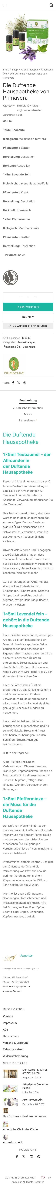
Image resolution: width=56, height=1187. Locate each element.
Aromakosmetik (32, 1099)
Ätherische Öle (12, 346)
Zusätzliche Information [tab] (28, 408)
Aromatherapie (29, 69)
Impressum (10, 1023)
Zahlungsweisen (13, 1049)
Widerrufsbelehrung (15, 1056)
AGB (5, 1029)
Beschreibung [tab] (28, 400)
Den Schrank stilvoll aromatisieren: (34, 1071)
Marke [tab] (28, 414)
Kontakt (8, 1016)
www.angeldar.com (12, 991)
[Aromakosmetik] (5, 1137)
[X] (19, 383)
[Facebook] (13, 383)
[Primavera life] (14, 365)
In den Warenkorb (28, 306)
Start (6, 69)
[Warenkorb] (51, 5)
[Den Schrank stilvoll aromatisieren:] (5, 1111)
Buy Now (28, 316)
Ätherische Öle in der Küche (35, 1086)
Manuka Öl (9, 527)
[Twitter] (24, 1157)
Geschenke (29, 346)
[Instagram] (31, 1157)
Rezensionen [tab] (28, 420)
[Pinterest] (25, 383)
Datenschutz (11, 1036)
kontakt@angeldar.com (20, 986)
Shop (15, 69)
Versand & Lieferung (16, 1042)
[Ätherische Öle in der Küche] (5, 1124)
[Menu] (5, 5)
